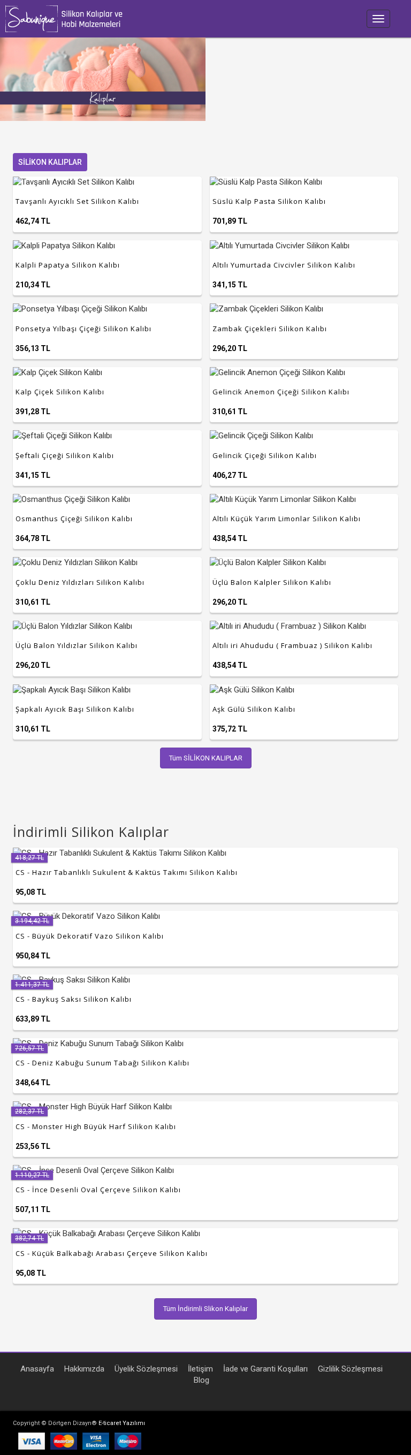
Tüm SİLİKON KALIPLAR (205, 758)
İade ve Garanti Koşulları (265, 1369)
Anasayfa (37, 1369)
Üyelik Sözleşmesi (146, 1369)
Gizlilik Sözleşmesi (350, 1369)
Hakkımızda (84, 1369)
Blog (201, 1380)
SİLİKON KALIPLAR (50, 162)
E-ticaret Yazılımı (121, 1423)
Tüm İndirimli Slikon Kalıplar (205, 1309)
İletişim (200, 1369)
